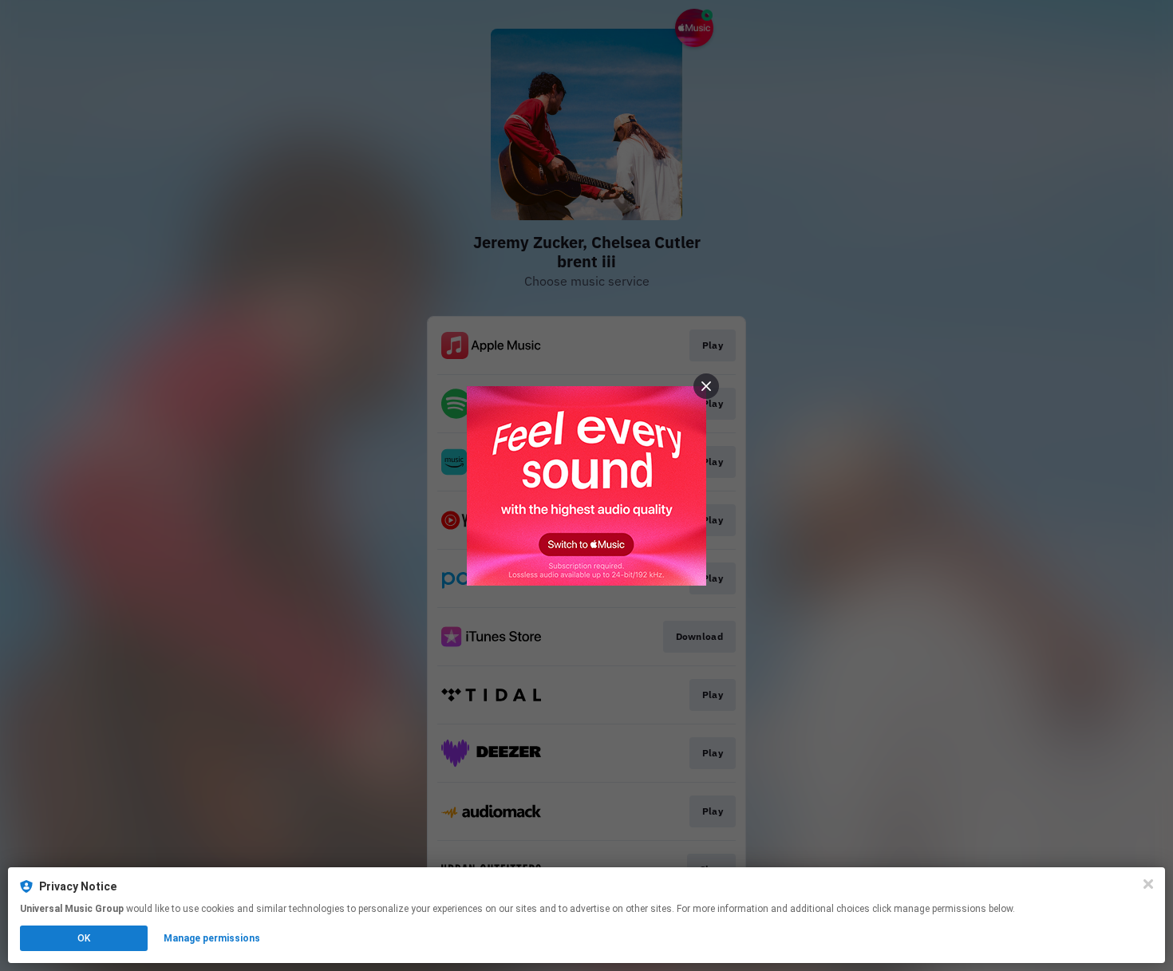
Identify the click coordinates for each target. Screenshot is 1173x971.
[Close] (1148, 884)
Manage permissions (212, 938)
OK (83, 938)
